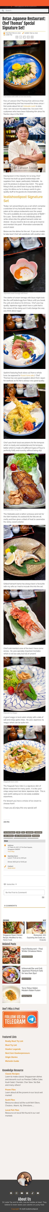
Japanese (29, 832)
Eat (23, 832)
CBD (18, 832)
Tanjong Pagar (27, 996)
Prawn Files (10, 1090)
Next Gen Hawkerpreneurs (17, 1053)
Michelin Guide (12, 1061)
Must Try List (11, 1045)
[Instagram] (16, 1193)
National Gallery (27, 956)
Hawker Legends (13, 1049)
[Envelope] (38, 1193)
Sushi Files (10, 1100)
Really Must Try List (14, 1041)
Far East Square (9, 832)
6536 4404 (11, 868)
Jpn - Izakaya (8, 836)
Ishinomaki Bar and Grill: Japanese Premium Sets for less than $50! (32, 970)
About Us (24, 1199)
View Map (11, 851)
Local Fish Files (12, 1110)
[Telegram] (27, 1193)
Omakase (36, 836)
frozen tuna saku (27, 375)
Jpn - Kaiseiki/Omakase (23, 836)
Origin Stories (11, 1057)
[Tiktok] (32, 1193)
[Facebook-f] (11, 1193)
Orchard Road (26, 978)
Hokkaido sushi (29, 106)
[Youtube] (22, 1193)
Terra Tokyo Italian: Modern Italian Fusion (31, 989)
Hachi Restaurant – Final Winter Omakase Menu (32, 950)
